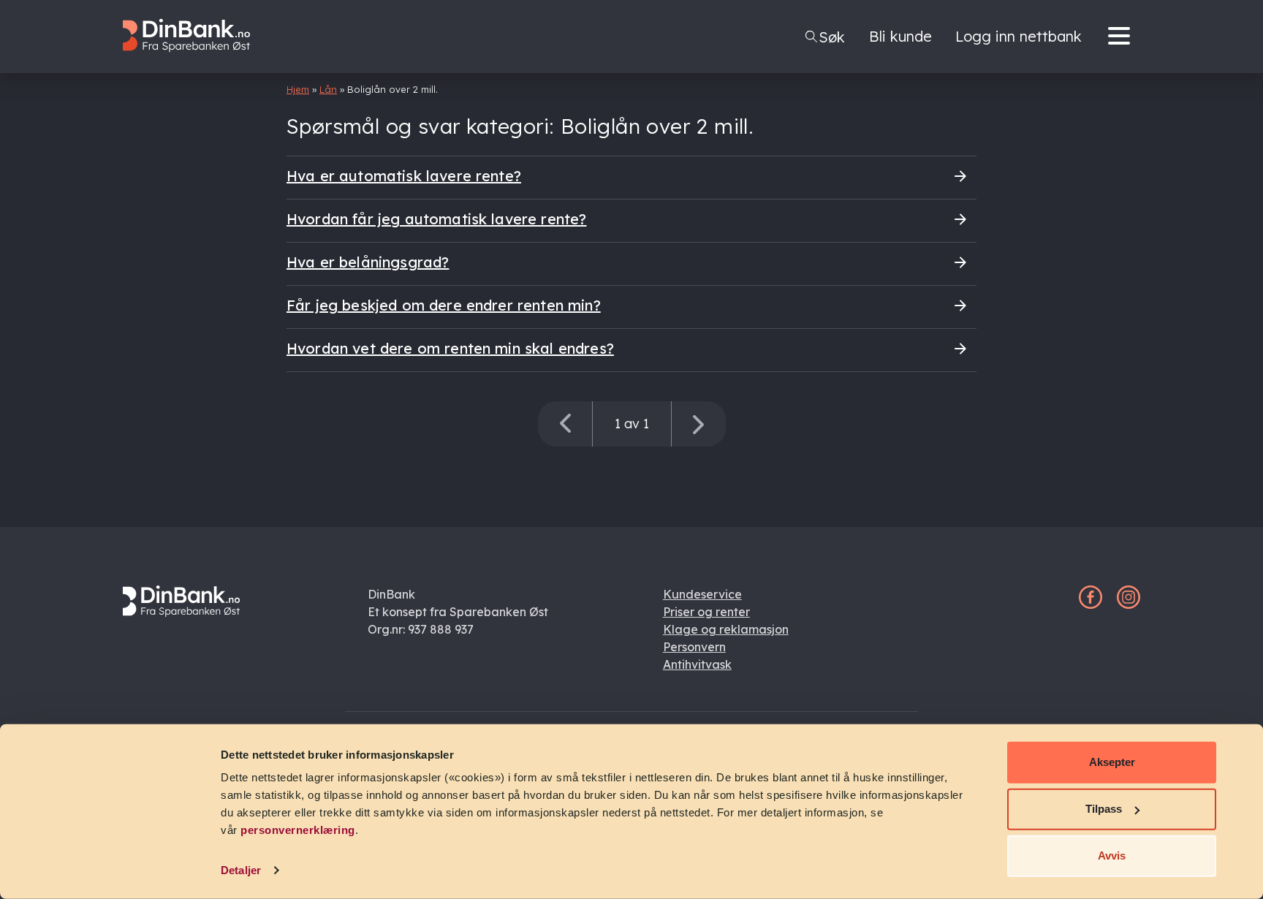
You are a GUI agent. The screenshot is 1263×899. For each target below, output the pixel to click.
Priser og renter (706, 611)
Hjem (298, 89)
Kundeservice (702, 594)
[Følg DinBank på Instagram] (1128, 604)
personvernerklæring (297, 830)
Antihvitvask (697, 664)
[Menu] (1122, 36)
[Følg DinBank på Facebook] (1090, 604)
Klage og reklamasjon (726, 629)
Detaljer (241, 870)
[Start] (194, 63)
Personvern (694, 647)
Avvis (1112, 855)
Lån (328, 89)
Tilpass (1103, 809)
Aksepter (1112, 762)
